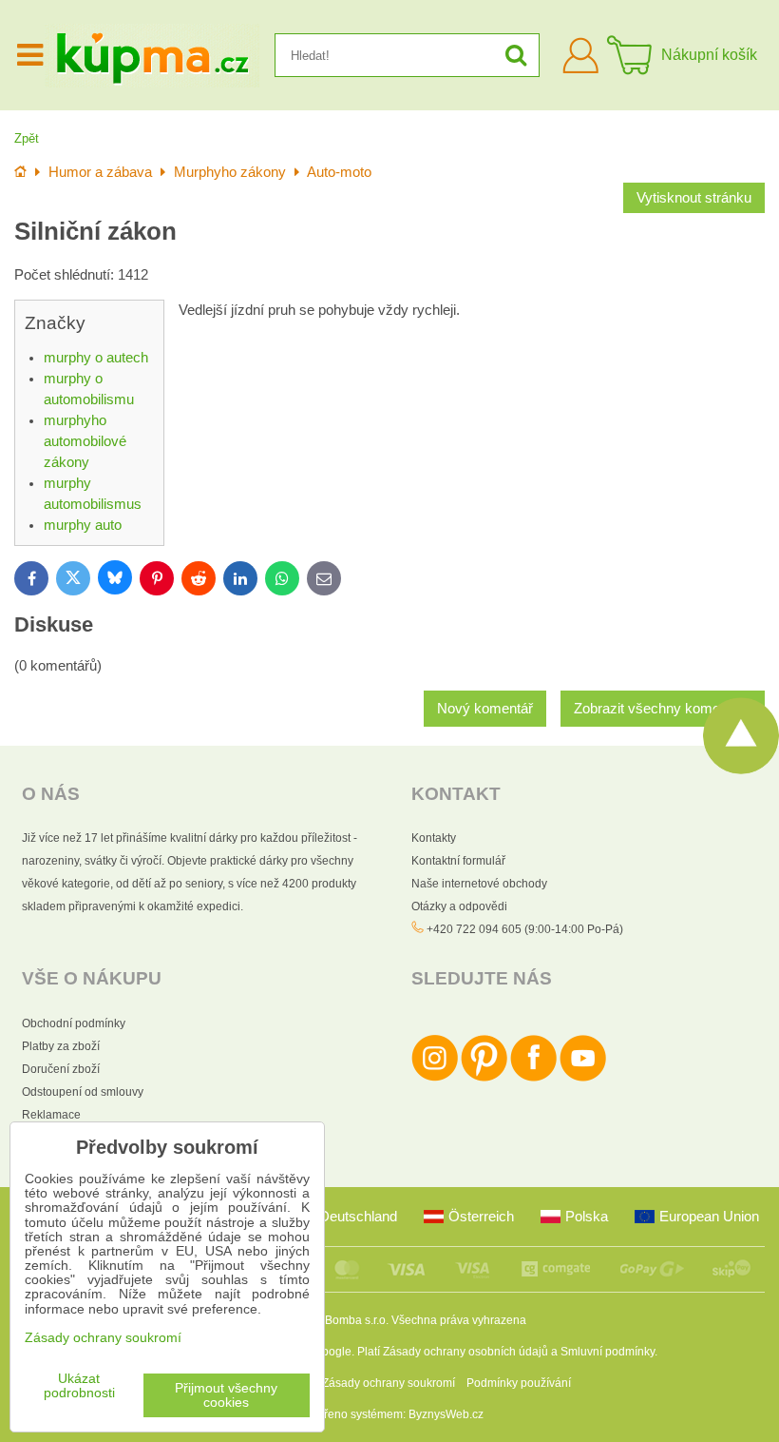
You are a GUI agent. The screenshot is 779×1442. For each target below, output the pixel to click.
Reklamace (51, 1114)
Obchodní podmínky (73, 1023)
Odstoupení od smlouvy (82, 1092)
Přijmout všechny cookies (226, 1395)
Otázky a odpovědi (459, 906)
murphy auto (83, 525)
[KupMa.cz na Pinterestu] (484, 1077)
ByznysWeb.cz (446, 1414)
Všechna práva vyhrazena (458, 1320)
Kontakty (433, 838)
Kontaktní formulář (458, 860)
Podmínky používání (518, 1383)
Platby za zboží (61, 1046)
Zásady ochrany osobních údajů (465, 1351)
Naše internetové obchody (479, 883)
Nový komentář (485, 708)
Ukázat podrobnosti (79, 1386)
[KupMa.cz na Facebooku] (533, 1077)
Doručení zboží (61, 1069)
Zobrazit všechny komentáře (662, 708)
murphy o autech (96, 357)
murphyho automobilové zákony (85, 441)
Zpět (26, 138)
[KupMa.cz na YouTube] (583, 1077)
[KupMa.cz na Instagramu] (434, 1077)
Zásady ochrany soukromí (388, 1383)
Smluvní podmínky (607, 1351)
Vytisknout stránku (693, 197)
